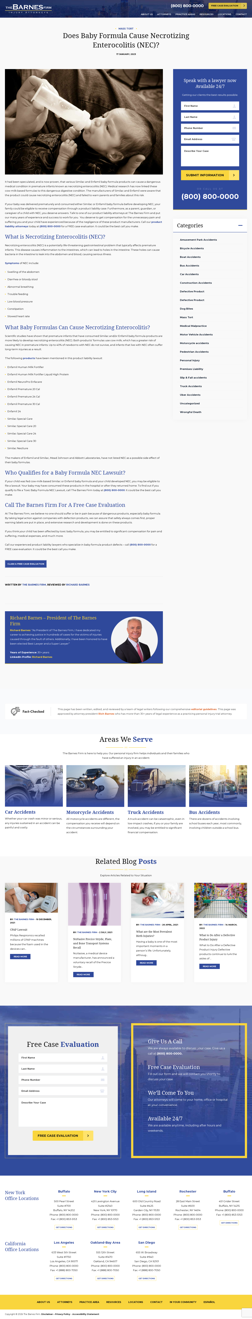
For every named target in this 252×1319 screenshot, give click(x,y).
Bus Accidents (189, 265)
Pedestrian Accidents (194, 351)
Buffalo (64, 1191)
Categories (190, 225)
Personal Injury (190, 360)
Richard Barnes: (21, 630)
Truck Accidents (191, 386)
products (29, 358)
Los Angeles (64, 1242)
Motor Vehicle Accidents (196, 334)
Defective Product (192, 291)
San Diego (146, 1242)
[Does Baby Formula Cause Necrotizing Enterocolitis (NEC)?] (84, 124)
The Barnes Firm (24, 919)
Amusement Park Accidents (198, 239)
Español (209, 1302)
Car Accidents (189, 274)
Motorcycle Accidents (90, 812)
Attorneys (164, 14)
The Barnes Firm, (34, 584)
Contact (241, 14)
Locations (224, 14)
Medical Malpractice (193, 325)
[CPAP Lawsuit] (31, 897)
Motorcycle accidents (194, 343)
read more (20, 956)
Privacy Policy (62, 1314)
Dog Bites (186, 308)
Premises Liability (191, 369)
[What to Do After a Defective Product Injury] (220, 900)
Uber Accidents (190, 394)
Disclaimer (47, 1314)
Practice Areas (185, 14)
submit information (205, 175)
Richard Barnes (78, 584)
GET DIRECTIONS (64, 1227)
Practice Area (89, 1302)
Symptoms (12, 263)
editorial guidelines (204, 709)
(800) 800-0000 (187, 5)
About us (147, 14)
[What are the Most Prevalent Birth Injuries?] (157, 900)
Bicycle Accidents (192, 248)
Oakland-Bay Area (105, 1242)
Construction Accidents (196, 282)
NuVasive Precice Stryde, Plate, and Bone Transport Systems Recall (92, 943)
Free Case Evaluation (224, 5)
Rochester (187, 1191)
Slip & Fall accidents (193, 377)
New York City (105, 1191)
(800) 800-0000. (169, 1053)
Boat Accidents (190, 257)
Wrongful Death (190, 412)
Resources (207, 14)
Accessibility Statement (85, 1314)
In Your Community (183, 1302)
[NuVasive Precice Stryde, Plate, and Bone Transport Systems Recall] (94, 904)
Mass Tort (186, 317)
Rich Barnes (106, 713)
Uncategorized (190, 403)
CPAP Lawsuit (18, 929)
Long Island (146, 1191)
